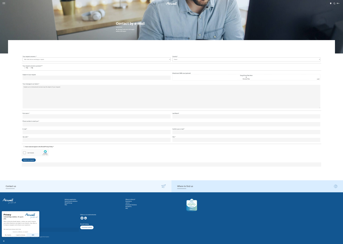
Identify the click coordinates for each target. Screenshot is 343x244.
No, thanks (8, 235)
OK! (33, 235)
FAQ (66, 205)
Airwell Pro (128, 206)
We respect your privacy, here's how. (12, 229)
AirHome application (70, 199)
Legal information (44, 236)
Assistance (128, 201)
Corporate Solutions (131, 205)
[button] (4, 241)
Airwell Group (68, 203)
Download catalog (87, 227)
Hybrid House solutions (71, 201)
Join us (127, 203)
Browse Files (246, 79)
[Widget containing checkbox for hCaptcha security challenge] (35, 152)
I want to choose (20, 235)
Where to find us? (130, 199)
